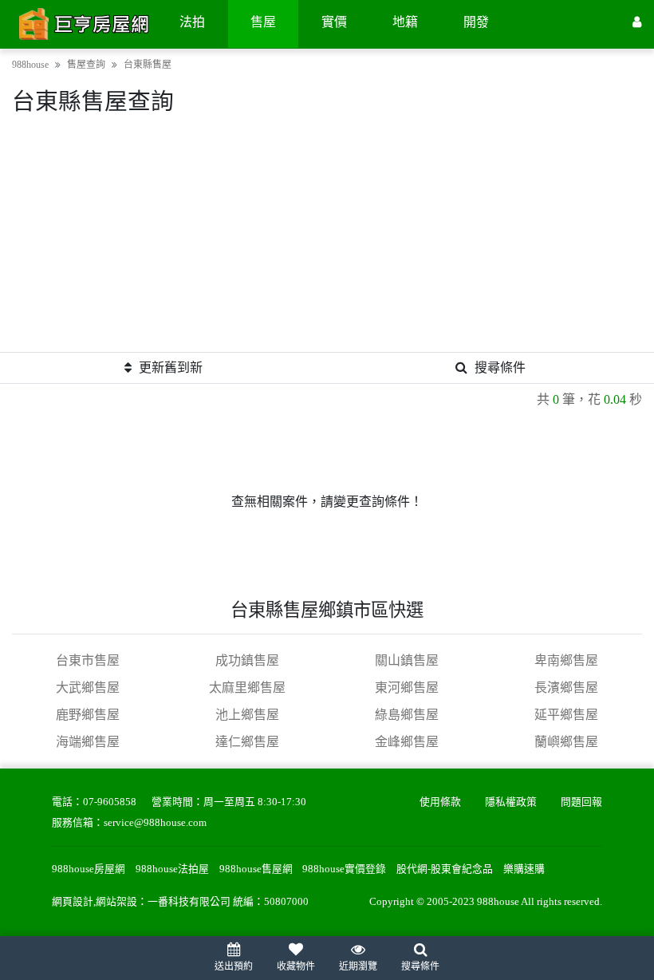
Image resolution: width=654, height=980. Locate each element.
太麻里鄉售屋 (247, 687)
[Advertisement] (327, 240)
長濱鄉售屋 (566, 687)
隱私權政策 (511, 802)
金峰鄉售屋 (407, 742)
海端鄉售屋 (88, 742)
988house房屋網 (88, 869)
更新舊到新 (171, 367)
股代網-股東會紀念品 (444, 869)
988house (30, 64)
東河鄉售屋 (407, 687)
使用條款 (440, 802)
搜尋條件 (500, 367)
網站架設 (116, 901)
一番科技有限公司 (189, 901)
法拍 (192, 22)
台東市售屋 (88, 660)
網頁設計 (72, 901)
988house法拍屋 (172, 869)
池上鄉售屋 (247, 714)
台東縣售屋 (147, 64)
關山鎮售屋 (407, 660)
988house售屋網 (256, 869)
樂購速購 (524, 869)
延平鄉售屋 (566, 714)
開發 (476, 22)
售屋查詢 (86, 64)
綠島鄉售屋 (407, 714)
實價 (334, 22)
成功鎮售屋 (247, 660)
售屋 (263, 22)
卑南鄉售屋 (566, 660)
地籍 (405, 22)
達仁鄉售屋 (247, 742)
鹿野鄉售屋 (88, 714)
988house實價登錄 (344, 869)
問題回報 (581, 802)
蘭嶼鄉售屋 (566, 742)
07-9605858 (109, 802)
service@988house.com (155, 822)
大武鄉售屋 (88, 687)
